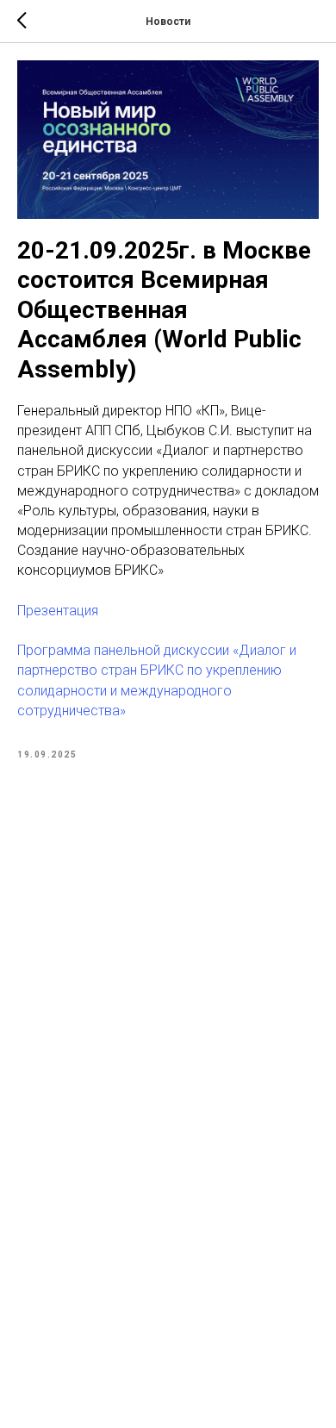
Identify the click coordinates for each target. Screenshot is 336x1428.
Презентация (57, 610)
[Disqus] (168, 1015)
